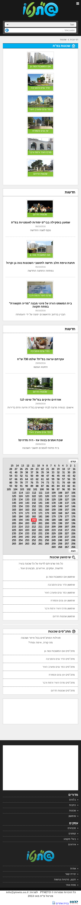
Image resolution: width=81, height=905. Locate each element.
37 (32, 472)
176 (73, 516)
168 (60, 513)
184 (21, 516)
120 (47, 496)
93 (10, 486)
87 (42, 486)
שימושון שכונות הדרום (64, 616)
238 (60, 536)
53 (16, 475)
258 (60, 543)
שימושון (72, 816)
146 (73, 506)
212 (34, 526)
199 (54, 523)
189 (54, 520)
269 (54, 547)
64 (26, 479)
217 (67, 530)
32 (58, 472)
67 (10, 479)
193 (27, 520)
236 (73, 536)
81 (74, 486)
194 (21, 520)
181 (40, 516)
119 (54, 496)
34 (47, 472)
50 (32, 475)
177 (67, 516)
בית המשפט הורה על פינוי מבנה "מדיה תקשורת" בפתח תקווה (40, 305)
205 (14, 523)
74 (42, 482)
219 (54, 530)
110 (47, 492)
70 (63, 482)
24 (32, 469)
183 (27, 516)
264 (21, 543)
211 (40, 526)
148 (60, 506)
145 (14, 503)
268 (60, 547)
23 (37, 469)
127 (67, 499)
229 (54, 533)
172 (34, 513)
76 (32, 482)
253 (27, 540)
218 (60, 530)
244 (21, 536)
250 (47, 540)
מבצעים (72, 828)
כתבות (72, 805)
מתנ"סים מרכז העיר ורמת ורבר (59, 682)
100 (42, 489)
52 (21, 475)
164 (21, 509)
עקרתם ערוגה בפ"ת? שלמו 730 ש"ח (40, 359)
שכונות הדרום (40, 173)
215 (14, 526)
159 (54, 509)
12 (28, 465)
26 (21, 469)
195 (14, 520)
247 (67, 540)
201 (40, 523)
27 (16, 469)
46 (53, 475)
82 (68, 486)
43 (68, 475)
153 (27, 506)
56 (68, 479)
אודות (73, 868)
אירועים (72, 844)
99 (47, 489)
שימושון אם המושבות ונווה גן (60, 576)
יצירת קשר (70, 874)
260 (47, 543)
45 (58, 475)
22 (42, 469)
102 (29, 489)
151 (40, 506)
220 (47, 530)
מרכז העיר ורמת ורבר (40, 152)
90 (26, 486)
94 (74, 489)
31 (63, 472)
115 (14, 492)
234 (21, 533)
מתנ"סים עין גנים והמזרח (62, 674)
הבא (73, 551)
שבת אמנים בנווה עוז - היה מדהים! (40, 440)
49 (37, 475)
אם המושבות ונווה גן (40, 66)
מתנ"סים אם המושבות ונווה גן (59, 651)
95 (68, 489)
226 (73, 533)
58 (58, 479)
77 (26, 482)
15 (12, 465)
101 (35, 489)
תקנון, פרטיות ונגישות (65, 879)
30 (68, 472)
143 (27, 503)
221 (40, 530)
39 (21, 472)
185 (14, 516)
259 (54, 543)
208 (60, 526)
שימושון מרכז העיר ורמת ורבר (59, 608)
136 (73, 503)
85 (53, 486)
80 (10, 482)
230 (47, 533)
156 (73, 509)
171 (40, 513)
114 (21, 492)
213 (27, 526)
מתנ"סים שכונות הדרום (63, 690)
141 (40, 503)
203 (27, 523)
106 (73, 492)
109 (54, 492)
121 (40, 496)
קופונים (72, 833)
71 (58, 482)
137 (67, 503)
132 (34, 499)
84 (58, 486)
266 (73, 547)
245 (14, 536)
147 (67, 506)
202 (34, 523)
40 (16, 472)
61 (42, 479)
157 (67, 509)
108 (60, 492)
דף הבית (74, 39)
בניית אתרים (62, 903)
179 (54, 516)
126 (73, 499)
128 (60, 499)
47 (47, 475)
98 (53, 489)
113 (27, 492)
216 (73, 530)
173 (27, 513)
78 (21, 482)
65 (21, 479)
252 (34, 540)
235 (14, 533)
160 (47, 509)
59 (53, 479)
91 (21, 486)
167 (67, 513)
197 (67, 523)
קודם (73, 461)
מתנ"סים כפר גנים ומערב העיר (59, 666)
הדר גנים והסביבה (40, 87)
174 (21, 513)
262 (34, 543)
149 (54, 506)
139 (54, 503)
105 (9, 489)
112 (34, 492)
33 (53, 472)
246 (73, 540)
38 (26, 472)
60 (47, 479)
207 (67, 526)
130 (47, 499)
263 (27, 543)
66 (16, 479)
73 (47, 482)
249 (54, 540)
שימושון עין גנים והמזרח (63, 600)
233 (27, 533)
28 (10, 469)
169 (54, 513)
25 (26, 469)
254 (21, 540)
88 (37, 486)
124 (21, 496)
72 (53, 482)
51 (26, 475)
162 (34, 509)
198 (60, 523)
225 (14, 530)
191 (40, 520)
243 (27, 536)
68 (74, 482)
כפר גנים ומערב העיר (40, 109)
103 (22, 489)
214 (21, 526)
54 (10, 475)
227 (67, 533)
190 (47, 520)
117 (67, 496)
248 (60, 540)
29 (74, 472)
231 (40, 533)
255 (14, 540)
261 (40, 543)
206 (73, 526)
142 (34, 503)
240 (47, 536)
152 (34, 506)
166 (73, 513)
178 (60, 516)
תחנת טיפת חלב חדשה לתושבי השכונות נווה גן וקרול (40, 262)
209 (54, 526)
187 (67, 520)
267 (67, 547)
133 (27, 499)
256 (73, 543)
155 (14, 506)
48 (42, 475)
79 (16, 482)
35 (42, 472)
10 (38, 465)
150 (47, 506)
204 (21, 523)
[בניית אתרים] (74, 903)
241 (40, 536)
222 (34, 530)
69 (68, 482)
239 (54, 536)
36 (37, 472)
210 (47, 526)
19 (58, 469)
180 (47, 516)
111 (40, 492)
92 (16, 486)
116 (73, 496)
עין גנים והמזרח (40, 130)
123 (27, 496)
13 (22, 465)
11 (33, 465)
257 (67, 543)
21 (47, 469)
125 (14, 496)
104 (15, 489)
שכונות (63, 39)
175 (14, 513)
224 (21, 530)
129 (54, 499)
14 (17, 465)
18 (63, 469)
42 (74, 475)
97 (58, 489)
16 (74, 469)
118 (60, 496)
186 (73, 520)
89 (32, 486)
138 (60, 503)
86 (47, 486)
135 (14, 499)
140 (47, 503)
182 (34, 516)
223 (27, 530)
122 (34, 496)
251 (40, 540)
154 (21, 506)
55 (74, 479)
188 (60, 520)
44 (63, 475)
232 (34, 533)
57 (63, 479)
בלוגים (72, 799)
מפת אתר (71, 885)
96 (63, 489)
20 (53, 469)
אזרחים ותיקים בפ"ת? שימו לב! (40, 399)
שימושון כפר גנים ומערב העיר (59, 592)
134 (21, 499)
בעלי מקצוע (70, 839)
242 (34, 536)
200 (47, 523)
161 (40, 509)
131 (40, 499)
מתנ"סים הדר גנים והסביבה (60, 659)
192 (34, 520)
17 (68, 469)
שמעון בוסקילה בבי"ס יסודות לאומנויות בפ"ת (40, 222)
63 (32, 479)
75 (37, 482)
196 (73, 523)
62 (37, 479)
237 (67, 536)
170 (47, 513)
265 (14, 543)
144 (21, 503)
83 (63, 486)
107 (67, 492)
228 (60, 533)
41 (10, 472)
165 (14, 509)
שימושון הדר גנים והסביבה (61, 584)
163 (27, 509)
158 (60, 509)
